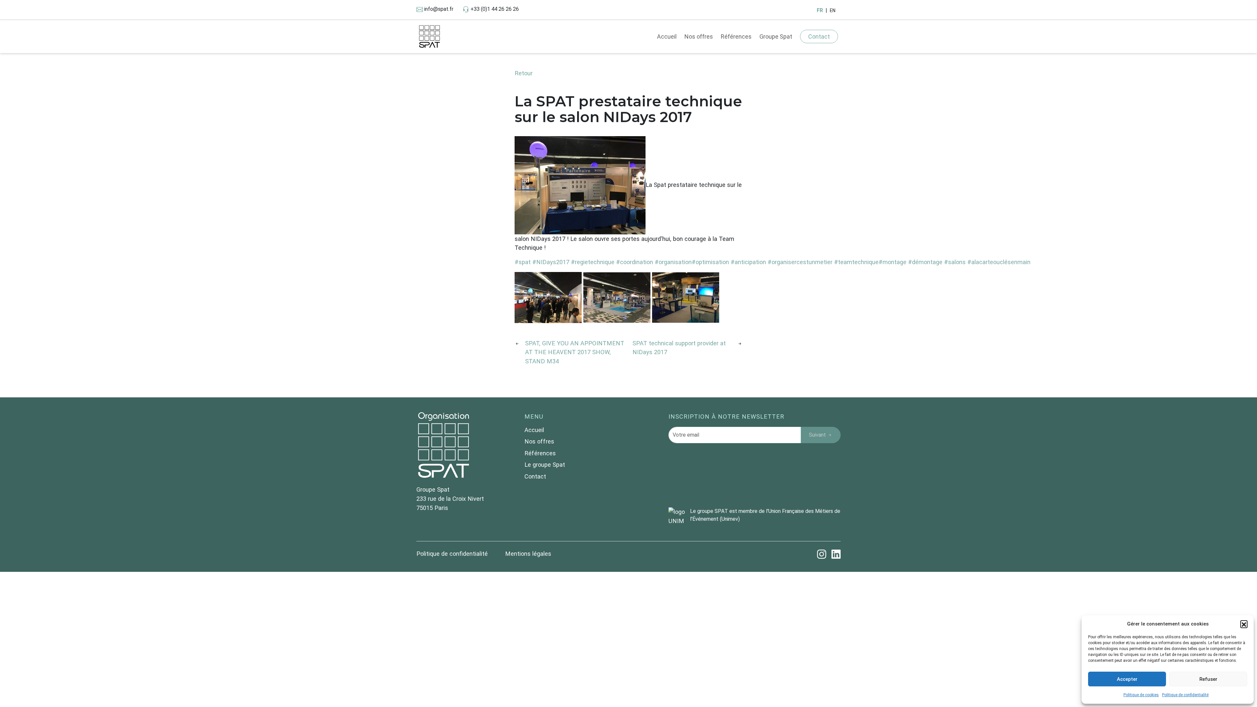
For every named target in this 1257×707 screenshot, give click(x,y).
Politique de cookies (1141, 695)
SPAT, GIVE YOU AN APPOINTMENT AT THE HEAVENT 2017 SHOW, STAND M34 (574, 352)
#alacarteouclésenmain (998, 262)
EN (832, 10)
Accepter (1127, 679)
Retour (524, 73)
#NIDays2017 (550, 262)
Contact (819, 36)
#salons (955, 262)
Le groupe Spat (544, 464)
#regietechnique (592, 262)
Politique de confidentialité (1185, 695)
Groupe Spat (775, 36)
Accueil (667, 36)
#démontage (925, 262)
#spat (523, 262)
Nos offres (698, 36)
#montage (892, 262)
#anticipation (748, 262)
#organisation (673, 262)
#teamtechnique (856, 262)
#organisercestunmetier (800, 262)
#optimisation (710, 262)
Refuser (1208, 679)
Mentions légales (528, 553)
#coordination (634, 262)
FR (820, 10)
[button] (1244, 624)
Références (736, 36)
